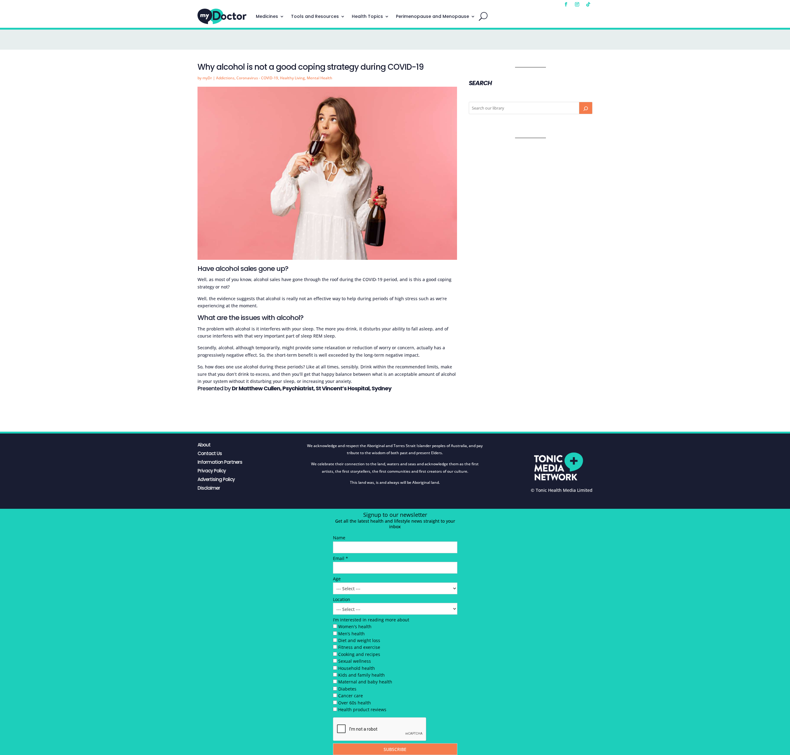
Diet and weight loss (359, 640)
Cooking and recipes (359, 654)
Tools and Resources (315, 16)
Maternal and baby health (365, 682)
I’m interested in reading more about (371, 620)
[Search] (585, 108)
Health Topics (367, 16)
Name (339, 538)
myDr (207, 78)
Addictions (225, 78)
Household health (356, 668)
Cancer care (350, 696)
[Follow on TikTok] (588, 4)
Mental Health (319, 78)
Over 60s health (354, 703)
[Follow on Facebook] (566, 4)
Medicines (267, 16)
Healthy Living (292, 78)
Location (341, 599)
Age (337, 579)
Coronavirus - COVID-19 (257, 78)
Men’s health (351, 634)
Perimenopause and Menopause (432, 16)
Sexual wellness (354, 661)
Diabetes (347, 689)
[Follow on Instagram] (577, 4)
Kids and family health (361, 675)
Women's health (355, 626)
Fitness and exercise (359, 647)
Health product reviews (362, 709)
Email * (340, 558)
